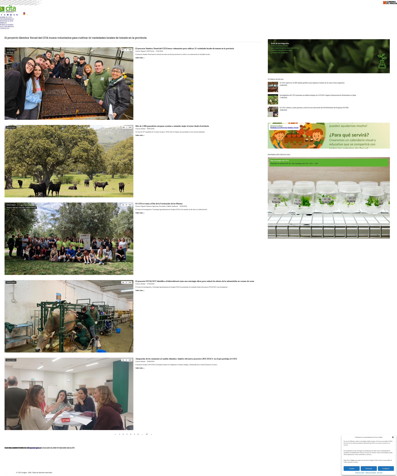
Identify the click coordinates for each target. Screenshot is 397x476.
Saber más (139, 58)
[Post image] (273, 87)
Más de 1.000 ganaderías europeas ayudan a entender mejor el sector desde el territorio (172, 126)
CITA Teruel (10, 52)
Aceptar (351, 468)
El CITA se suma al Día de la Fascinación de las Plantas (158, 204)
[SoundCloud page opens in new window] (14, 14)
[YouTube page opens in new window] (7, 14)
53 (147, 434)
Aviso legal (379, 472)
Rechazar (368, 468)
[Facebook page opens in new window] (1, 14)
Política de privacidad (370, 472)
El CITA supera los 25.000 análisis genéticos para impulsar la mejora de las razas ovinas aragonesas (312, 83)
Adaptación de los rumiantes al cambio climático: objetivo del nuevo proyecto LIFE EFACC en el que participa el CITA (186, 359)
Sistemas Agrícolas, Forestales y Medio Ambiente (21, 207)
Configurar (385, 468)
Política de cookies (359, 472)
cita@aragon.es (35, 448)
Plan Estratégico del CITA (279, 160)
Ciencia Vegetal (11, 49)
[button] (393, 437)
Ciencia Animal (11, 127)
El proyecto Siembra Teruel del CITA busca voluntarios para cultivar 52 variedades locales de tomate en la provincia (184, 48)
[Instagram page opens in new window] (11, 14)
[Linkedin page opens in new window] (17, 14)
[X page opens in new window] (4, 14)
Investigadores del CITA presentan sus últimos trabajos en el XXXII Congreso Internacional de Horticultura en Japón (318, 95)
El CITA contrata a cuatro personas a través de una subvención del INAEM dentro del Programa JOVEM (314, 108)
